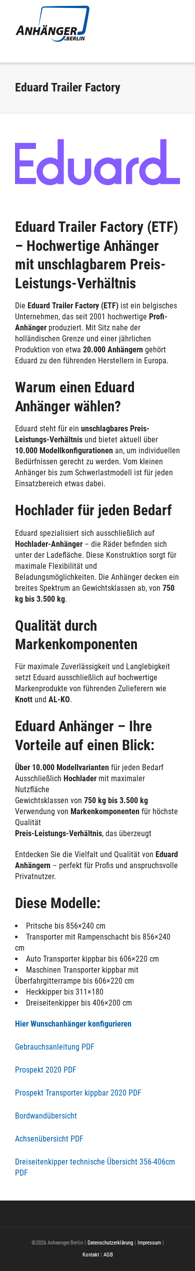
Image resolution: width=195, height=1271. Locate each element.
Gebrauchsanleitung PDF (54, 1047)
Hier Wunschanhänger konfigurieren (73, 1024)
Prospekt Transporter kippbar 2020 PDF (78, 1093)
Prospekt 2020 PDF (45, 1070)
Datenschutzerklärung (110, 1243)
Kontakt (90, 1255)
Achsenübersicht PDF (49, 1139)
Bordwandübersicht (46, 1116)
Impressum (149, 1243)
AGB (108, 1255)
